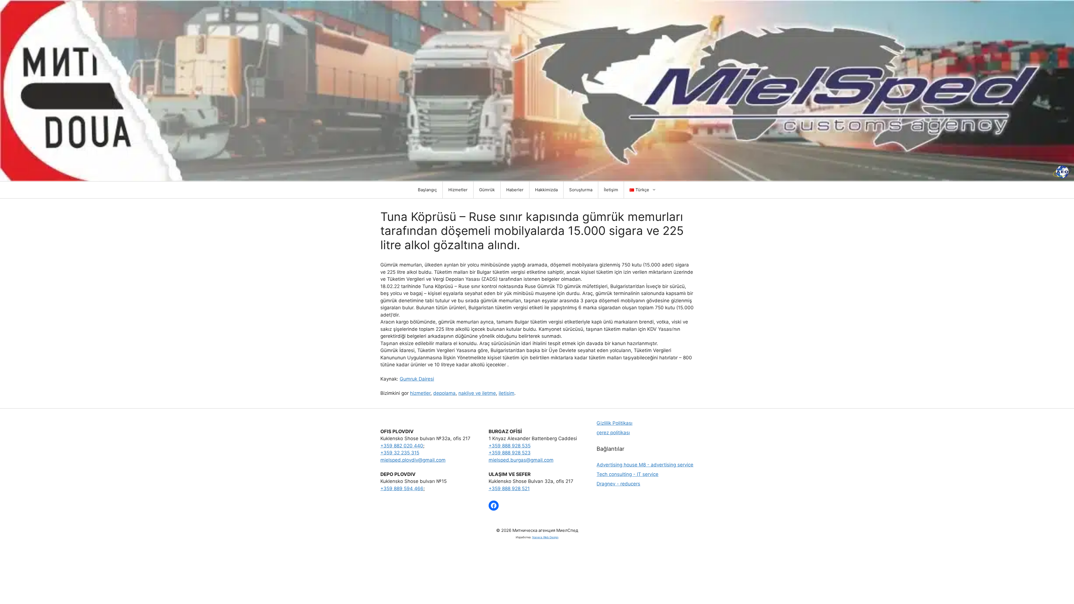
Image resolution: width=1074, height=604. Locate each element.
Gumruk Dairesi (417, 379)
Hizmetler (458, 189)
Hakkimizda (546, 189)
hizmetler (420, 393)
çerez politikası (613, 432)
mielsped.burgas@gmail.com (521, 460)
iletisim (506, 393)
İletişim (611, 189)
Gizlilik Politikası (614, 423)
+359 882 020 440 (401, 446)
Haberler (515, 189)
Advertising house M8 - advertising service (645, 465)
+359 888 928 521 (509, 488)
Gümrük (487, 189)
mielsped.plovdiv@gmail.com (413, 460)
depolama (444, 393)
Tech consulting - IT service (627, 474)
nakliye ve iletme (477, 393)
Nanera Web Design (545, 537)
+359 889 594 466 (401, 488)
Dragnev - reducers (618, 484)
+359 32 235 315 (399, 453)
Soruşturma (580, 189)
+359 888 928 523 (510, 453)
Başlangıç (427, 189)
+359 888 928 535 (510, 446)
